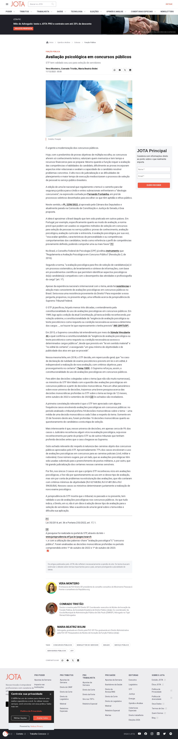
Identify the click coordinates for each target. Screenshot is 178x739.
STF (130, 689)
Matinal (63, 704)
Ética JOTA (156, 685)
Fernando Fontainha (98, 194)
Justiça (132, 694)
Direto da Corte (66, 692)
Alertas (108, 715)
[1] (112, 244)
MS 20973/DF (121, 325)
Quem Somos (157, 713)
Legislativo (133, 685)
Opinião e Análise (136, 703)
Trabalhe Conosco (38, 734)
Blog (153, 718)
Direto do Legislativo (64, 697)
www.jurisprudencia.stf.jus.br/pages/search (68, 536)
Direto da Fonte (89, 694)
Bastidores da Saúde (113, 685)
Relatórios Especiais (64, 709)
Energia (132, 699)
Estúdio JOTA (157, 680)
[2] (92, 396)
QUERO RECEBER (154, 185)
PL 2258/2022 (70, 204)
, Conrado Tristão (68, 68)
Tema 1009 (83, 368)
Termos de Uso (158, 708)
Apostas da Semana (42, 680)
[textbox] (40, 4)
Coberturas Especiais (133, 709)
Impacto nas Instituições (39, 686)
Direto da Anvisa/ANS (110, 690)
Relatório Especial (90, 704)
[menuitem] (10, 11)
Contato (19, 734)
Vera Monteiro (53, 68)
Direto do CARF (66, 687)
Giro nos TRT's (88, 699)
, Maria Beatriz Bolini (87, 68)
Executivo (133, 680)
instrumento (112, 250)
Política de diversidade (156, 697)
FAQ (8, 734)
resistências (122, 286)
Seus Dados (157, 704)
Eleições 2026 (134, 720)
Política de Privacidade (156, 690)
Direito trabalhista (136, 715)
